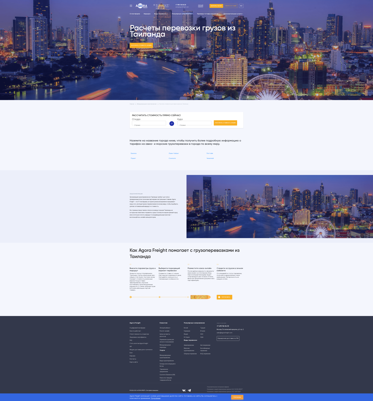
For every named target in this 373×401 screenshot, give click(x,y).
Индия (186, 334)
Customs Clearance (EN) (167, 374)
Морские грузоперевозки (189, 349)
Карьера (147, 14)
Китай (186, 328)
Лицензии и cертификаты (138, 337)
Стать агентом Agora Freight (139, 343)
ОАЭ (201, 334)
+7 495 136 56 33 (180, 5)
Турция (202, 328)
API (131, 346)
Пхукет (133, 158)
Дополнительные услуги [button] (233, 14)
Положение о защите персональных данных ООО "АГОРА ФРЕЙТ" (225, 389)
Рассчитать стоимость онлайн (141, 45)
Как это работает (135, 331)
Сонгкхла (172, 158)
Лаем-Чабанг (174, 153)
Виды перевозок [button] (160, 14)
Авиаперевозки (189, 345)
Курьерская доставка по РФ (228, 338)
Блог (131, 352)
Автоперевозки (205, 345)
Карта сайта (134, 362)
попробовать (226, 297)
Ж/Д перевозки (205, 353)
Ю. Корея (187, 337)
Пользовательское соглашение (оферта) (218, 387)
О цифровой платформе (137, 328)
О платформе (135, 14)
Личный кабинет (165, 328)
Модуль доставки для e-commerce (141, 349)
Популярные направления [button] (182, 14)
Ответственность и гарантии (139, 334)
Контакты (133, 359)
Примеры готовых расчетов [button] (207, 14)
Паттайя (210, 153)
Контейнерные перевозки (205, 349)
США (201, 337)
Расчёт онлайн (164, 331)
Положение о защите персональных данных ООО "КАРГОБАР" (224, 391)
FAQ (131, 340)
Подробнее (155, 398)
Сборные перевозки (190, 353)
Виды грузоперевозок (167, 360)
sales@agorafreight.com (182, 7)
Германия (187, 331)
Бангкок (134, 153)
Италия (202, 331)
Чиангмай (210, 158)
